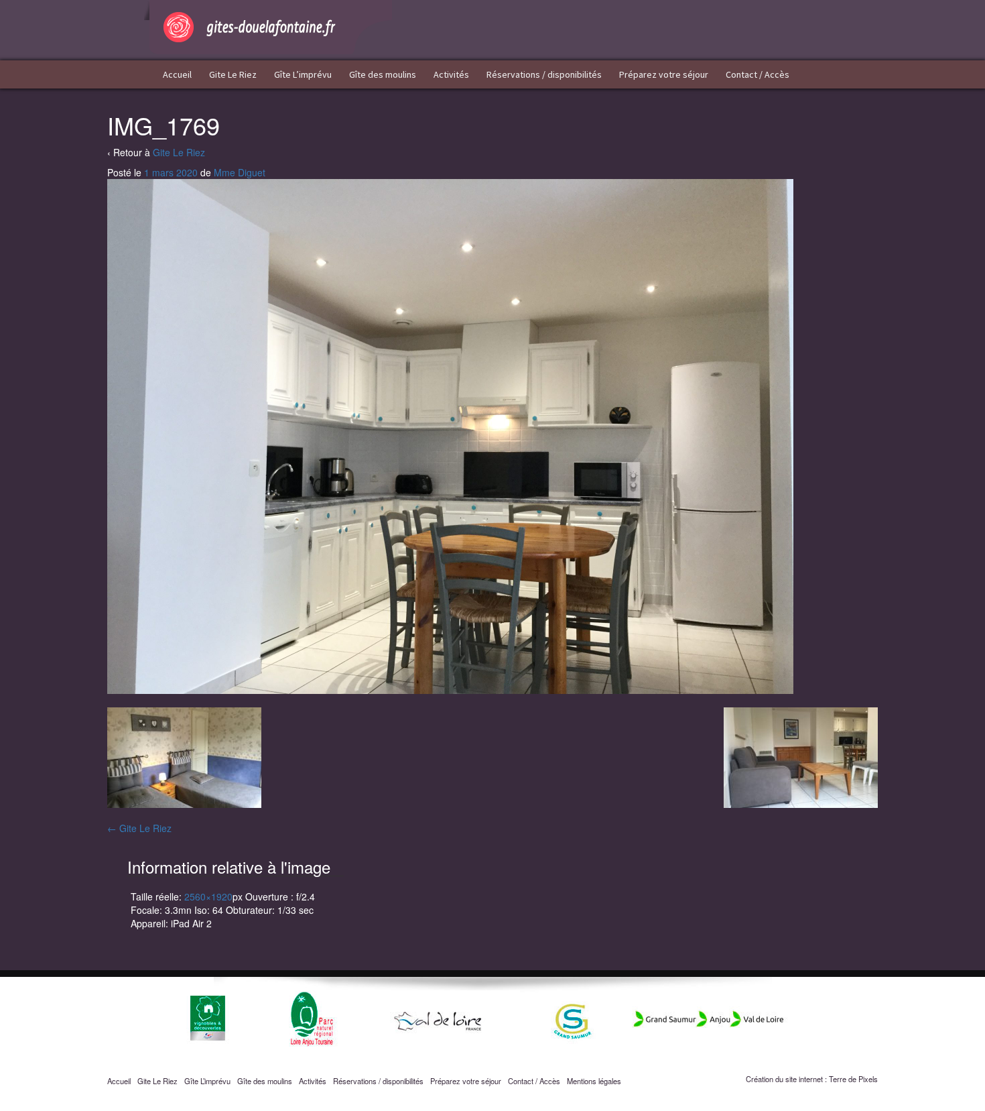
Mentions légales (594, 1080)
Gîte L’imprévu (303, 74)
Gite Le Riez (233, 74)
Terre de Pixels (853, 1078)
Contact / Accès (757, 74)
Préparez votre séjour (663, 74)
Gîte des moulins (382, 74)
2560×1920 (208, 896)
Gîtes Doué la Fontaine (268, 27)
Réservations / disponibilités (544, 74)
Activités (451, 74)
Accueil (177, 74)
